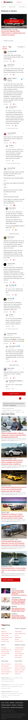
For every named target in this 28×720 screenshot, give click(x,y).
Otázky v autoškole (19, 671)
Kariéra (7, 702)
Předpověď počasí (18, 677)
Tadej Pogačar (18, 637)
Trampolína (21, 684)
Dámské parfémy (13, 693)
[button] (14, 423)
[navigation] (2, 2)
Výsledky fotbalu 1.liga (6, 649)
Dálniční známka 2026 (20, 666)
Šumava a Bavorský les (6, 667)
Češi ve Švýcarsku (5, 669)
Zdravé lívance (18, 651)
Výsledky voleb (4, 635)
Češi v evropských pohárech (7, 681)
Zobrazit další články (7, 580)
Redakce (12, 702)
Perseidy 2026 (4, 679)
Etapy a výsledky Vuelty (20, 633)
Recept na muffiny (19, 649)
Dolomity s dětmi (5, 673)
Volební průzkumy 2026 (6, 633)
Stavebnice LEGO (5, 693)
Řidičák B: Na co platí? (20, 669)
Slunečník (3, 686)
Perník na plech (18, 657)
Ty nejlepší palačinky (19, 647)
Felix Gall (17, 639)
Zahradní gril (4, 688)
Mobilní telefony (15, 691)
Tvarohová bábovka (19, 653)
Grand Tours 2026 (19, 641)
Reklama (14, 705)
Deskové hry (4, 695)
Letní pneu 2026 (18, 664)
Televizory (10, 695)
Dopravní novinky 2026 (20, 667)
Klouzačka (8, 686)
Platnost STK (18, 673)
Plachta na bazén (15, 684)
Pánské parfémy (5, 697)
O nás (2, 702)
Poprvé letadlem (5, 666)
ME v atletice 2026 (5, 653)
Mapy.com (11, 677)
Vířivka (8, 688)
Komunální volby (5, 641)
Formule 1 (3, 655)
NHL (2, 657)
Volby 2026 (3, 631)
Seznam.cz (19, 2)
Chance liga (3, 647)
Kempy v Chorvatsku (6, 664)
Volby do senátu (4, 639)
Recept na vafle (18, 655)
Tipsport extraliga (5, 651)
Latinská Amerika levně (6, 671)
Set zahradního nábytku (16, 686)
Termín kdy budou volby (6, 637)
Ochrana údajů (19, 702)
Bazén (9, 684)
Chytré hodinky (15, 695)
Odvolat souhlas (5, 707)
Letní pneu (20, 693)
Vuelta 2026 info (18, 631)
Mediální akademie (6, 705)
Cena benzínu (11, 679)
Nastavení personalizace (17, 707)
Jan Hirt (16, 635)
